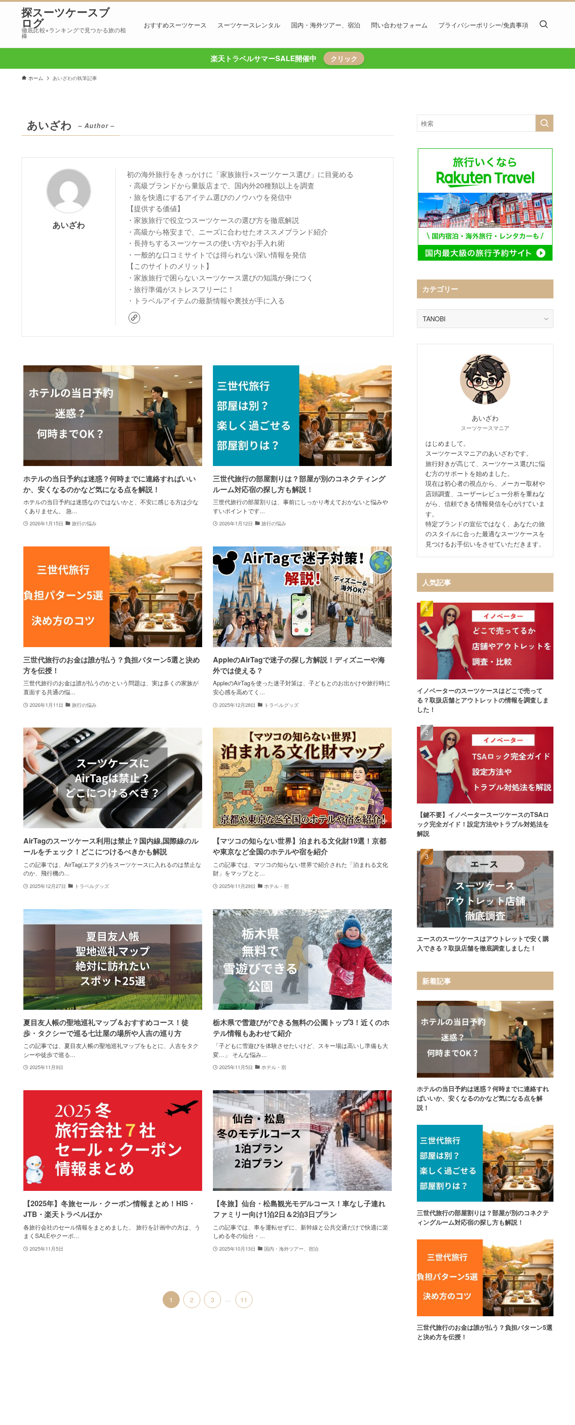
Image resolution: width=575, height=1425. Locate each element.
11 (244, 1299)
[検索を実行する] (544, 123)
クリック (344, 58)
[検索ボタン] (543, 25)
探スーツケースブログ (66, 17)
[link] (134, 318)
